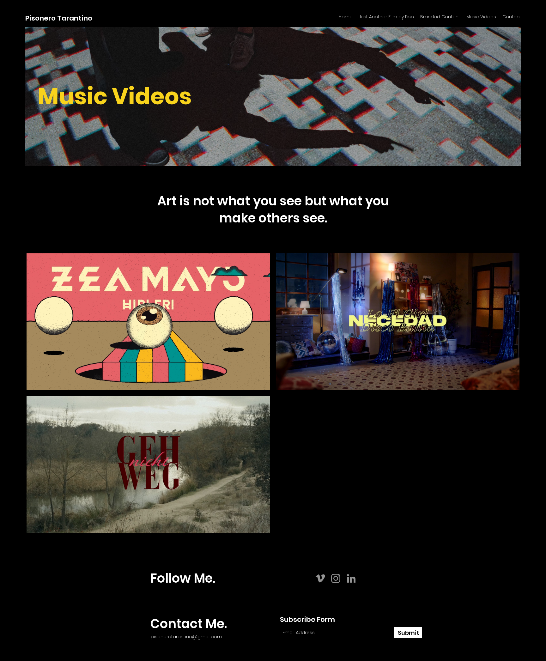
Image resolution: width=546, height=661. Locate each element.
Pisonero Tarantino (58, 18)
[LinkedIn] (351, 578)
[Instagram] (336, 578)
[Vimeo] (320, 578)
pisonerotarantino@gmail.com (186, 636)
